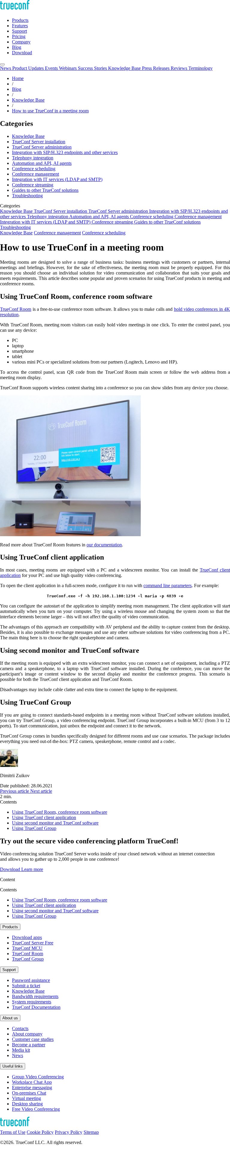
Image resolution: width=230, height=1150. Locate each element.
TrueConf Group (28, 958)
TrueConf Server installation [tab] (61, 211)
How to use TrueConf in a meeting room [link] (50, 110)
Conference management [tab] (198, 216)
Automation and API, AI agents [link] (42, 163)
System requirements (31, 1001)
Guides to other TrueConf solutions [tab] (167, 221)
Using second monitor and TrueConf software (55, 822)
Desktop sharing (27, 1103)
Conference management (57, 232)
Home (18, 78)
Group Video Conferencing (38, 1076)
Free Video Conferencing (36, 1109)
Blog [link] (16, 89)
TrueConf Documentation (36, 1007)
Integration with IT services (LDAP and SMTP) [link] (57, 179)
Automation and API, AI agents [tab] (99, 216)
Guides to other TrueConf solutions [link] (45, 190)
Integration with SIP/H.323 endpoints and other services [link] (65, 152)
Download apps (27, 937)
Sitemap (91, 1132)
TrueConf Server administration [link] (42, 147)
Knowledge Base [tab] (17, 211)
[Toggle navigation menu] (2, 64)
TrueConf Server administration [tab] (118, 211)
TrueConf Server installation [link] (38, 141)
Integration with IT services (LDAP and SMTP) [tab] (46, 221)
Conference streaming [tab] (113, 221)
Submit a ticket (26, 985)
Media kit (21, 1050)
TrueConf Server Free (32, 942)
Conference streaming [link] (32, 184)
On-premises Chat (29, 1092)
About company (27, 1033)
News (17, 1055)
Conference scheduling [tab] (152, 216)
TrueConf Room (15, 309)
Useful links (12, 1066)
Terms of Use (12, 1132)
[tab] (6, 68)
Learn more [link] (32, 869)
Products (10, 927)
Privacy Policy (68, 1132)
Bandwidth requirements (35, 996)
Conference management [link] (35, 174)
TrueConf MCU (27, 948)
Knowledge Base (16, 232)
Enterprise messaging (32, 1087)
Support (9, 969)
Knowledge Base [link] (28, 100)
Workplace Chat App (32, 1082)
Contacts (20, 1028)
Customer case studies (33, 1039)
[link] (15, 791)
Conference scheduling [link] (33, 168)
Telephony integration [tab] (48, 216)
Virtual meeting (26, 1098)
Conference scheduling (103, 232)
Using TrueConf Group (34, 828)
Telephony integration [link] (32, 157)
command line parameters (167, 585)
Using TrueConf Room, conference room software (59, 812)
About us (10, 1018)
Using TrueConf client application (44, 817)
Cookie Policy (40, 1132)
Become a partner (28, 1044)
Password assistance (31, 980)
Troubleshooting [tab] (15, 227)
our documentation (104, 544)
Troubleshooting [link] (27, 195)
